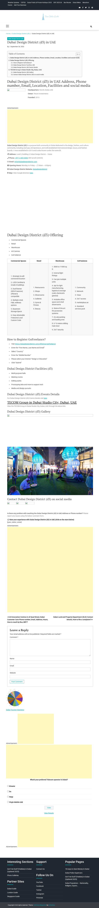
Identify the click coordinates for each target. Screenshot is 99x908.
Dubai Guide (11, 889)
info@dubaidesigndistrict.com (25, 162)
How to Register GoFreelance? (22, 63)
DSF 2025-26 (57, 2)
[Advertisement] (50, 126)
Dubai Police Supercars (73, 873)
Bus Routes (67, 2)
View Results (49, 813)
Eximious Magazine (40, 905)
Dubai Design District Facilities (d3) (24, 65)
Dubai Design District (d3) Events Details (25, 67)
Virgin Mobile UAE (16, 802)
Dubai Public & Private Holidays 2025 (39, 2)
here (31, 173)
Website (13, 673)
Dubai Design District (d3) (15, 38)
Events (10, 5)
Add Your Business (20, 5)
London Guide (12, 892)
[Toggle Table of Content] (77, 54)
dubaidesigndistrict (40, 169)
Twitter (39, 890)
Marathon (86, 2)
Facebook (40, 886)
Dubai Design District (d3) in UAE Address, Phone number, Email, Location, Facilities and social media (45, 58)
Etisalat (12, 786)
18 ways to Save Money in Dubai (77, 869)
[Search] (91, 26)
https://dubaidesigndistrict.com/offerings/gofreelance (35, 344)
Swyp (11, 797)
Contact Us (40, 869)
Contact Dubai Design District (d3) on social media (28, 74)
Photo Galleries (13, 875)
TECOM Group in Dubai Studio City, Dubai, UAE (26, 70)
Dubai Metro (77, 2)
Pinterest (39, 898)
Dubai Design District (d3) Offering (22, 60)
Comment (14, 637)
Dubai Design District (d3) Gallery (23, 72)
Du (10, 791)
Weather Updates (13, 2)
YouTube (39, 882)
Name (12, 659)
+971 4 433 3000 (21, 158)
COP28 (23, 2)
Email (12, 666)
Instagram (40, 894)
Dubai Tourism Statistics (15, 710)
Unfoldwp (52, 905)
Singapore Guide (13, 896)
